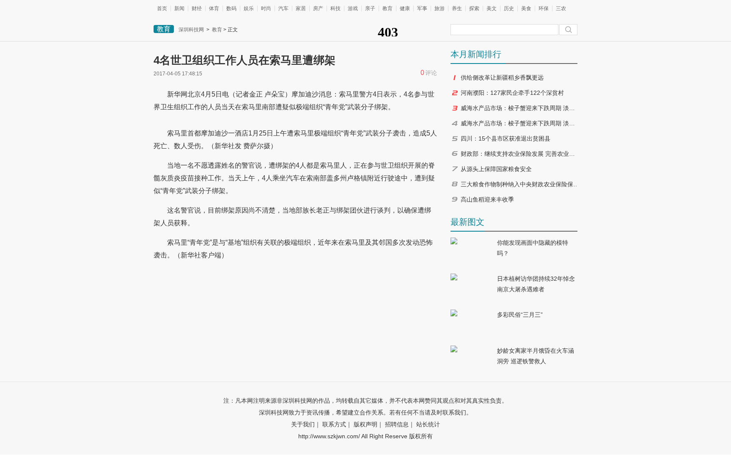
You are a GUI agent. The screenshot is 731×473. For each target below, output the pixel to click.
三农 (561, 8)
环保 (544, 8)
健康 (405, 8)
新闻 (179, 8)
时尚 (266, 8)
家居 (301, 8)
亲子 (370, 8)
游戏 (353, 8)
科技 (335, 8)
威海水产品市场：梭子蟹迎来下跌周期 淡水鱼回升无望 (520, 108)
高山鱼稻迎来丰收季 (487, 199)
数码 (231, 8)
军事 (422, 8)
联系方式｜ (337, 424)
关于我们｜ (306, 424)
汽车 (283, 8)
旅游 (439, 8)
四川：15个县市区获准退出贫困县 (505, 138)
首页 (162, 8)
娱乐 (249, 8)
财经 (197, 8)
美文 (491, 8)
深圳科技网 (191, 30)
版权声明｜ (368, 424)
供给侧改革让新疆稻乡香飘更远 (502, 77)
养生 (457, 8)
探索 (474, 8)
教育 (387, 8)
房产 (318, 8)
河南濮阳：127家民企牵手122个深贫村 (512, 92)
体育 (214, 8)
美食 (526, 8)
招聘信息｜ (400, 424)
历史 (509, 8)
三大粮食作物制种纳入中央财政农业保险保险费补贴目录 (520, 184)
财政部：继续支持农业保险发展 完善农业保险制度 (520, 153)
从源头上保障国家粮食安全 (496, 169)
